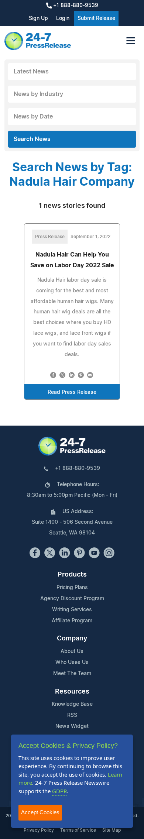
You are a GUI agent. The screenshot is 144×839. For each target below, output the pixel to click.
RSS (72, 715)
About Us (72, 651)
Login (62, 18)
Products (72, 574)
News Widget (72, 726)
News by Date (33, 117)
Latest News (31, 72)
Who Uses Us (72, 662)
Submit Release (96, 18)
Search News (32, 139)
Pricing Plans (72, 587)
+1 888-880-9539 (75, 5)
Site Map (111, 830)
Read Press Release (72, 392)
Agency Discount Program (72, 598)
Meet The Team (72, 673)
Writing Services (72, 609)
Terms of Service (78, 830)
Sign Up (38, 18)
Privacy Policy (39, 830)
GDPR (59, 791)
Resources (72, 691)
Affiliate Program (72, 620)
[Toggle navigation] (131, 41)
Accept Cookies (40, 812)
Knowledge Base (72, 704)
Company (72, 638)
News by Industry (38, 94)
